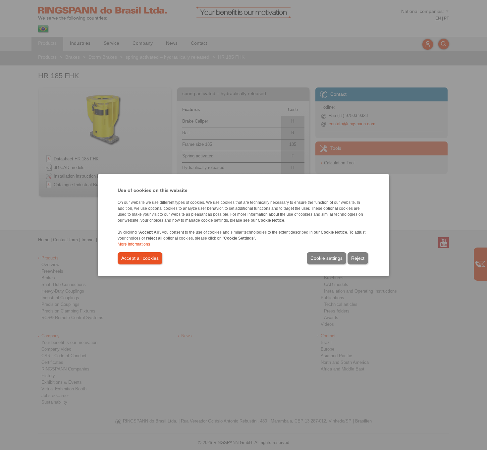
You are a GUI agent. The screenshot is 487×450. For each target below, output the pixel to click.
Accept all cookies (140, 258)
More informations (134, 244)
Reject (357, 258)
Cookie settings (326, 258)
